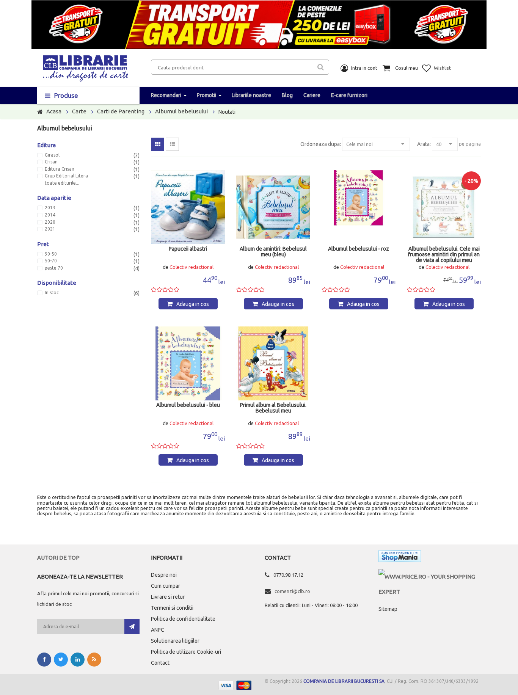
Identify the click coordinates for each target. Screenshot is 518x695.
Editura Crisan (59, 169)
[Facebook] (44, 660)
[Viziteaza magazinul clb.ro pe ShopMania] (399, 557)
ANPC (157, 630)
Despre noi (164, 575)
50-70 (51, 261)
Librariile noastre (251, 95)
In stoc (52, 292)
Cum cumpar (165, 586)
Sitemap (387, 609)
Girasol (52, 155)
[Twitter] (61, 660)
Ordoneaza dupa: (320, 144)
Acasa (53, 111)
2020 (50, 222)
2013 (50, 208)
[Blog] (94, 660)
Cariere (311, 95)
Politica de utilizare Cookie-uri (186, 652)
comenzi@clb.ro (292, 591)
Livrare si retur (168, 597)
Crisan (51, 162)
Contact (160, 663)
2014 (50, 215)
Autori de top (58, 557)
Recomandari (166, 95)
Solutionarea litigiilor (175, 641)
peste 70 (54, 268)
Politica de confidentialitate (183, 619)
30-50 (51, 254)
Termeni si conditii (172, 608)
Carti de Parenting (120, 111)
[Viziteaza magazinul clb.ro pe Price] (429, 576)
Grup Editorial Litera (66, 176)
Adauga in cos (192, 304)
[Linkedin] (78, 660)
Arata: (424, 144)
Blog (287, 95)
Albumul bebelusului (181, 111)
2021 (50, 229)
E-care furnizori (349, 95)
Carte (79, 111)
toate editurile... (62, 183)
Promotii (206, 95)
